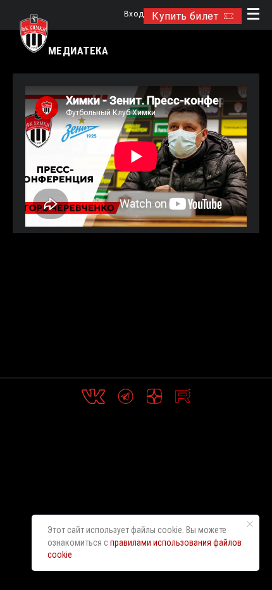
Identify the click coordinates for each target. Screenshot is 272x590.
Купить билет (185, 16)
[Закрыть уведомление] (250, 524)
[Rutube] (182, 396)
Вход (134, 14)
